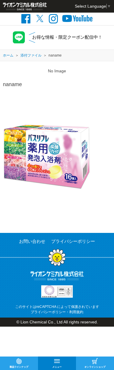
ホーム (8, 55)
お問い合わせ (32, 241)
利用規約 (76, 312)
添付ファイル (31, 55)
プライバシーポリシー (73, 241)
